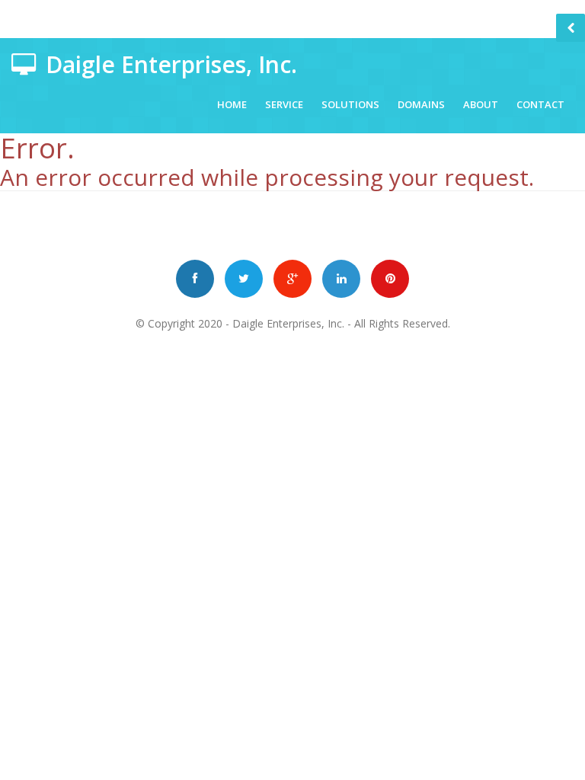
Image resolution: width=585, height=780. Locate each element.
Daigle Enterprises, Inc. (288, 323)
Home (232, 104)
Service (284, 104)
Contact (540, 104)
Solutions (350, 104)
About (480, 104)
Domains (421, 104)
